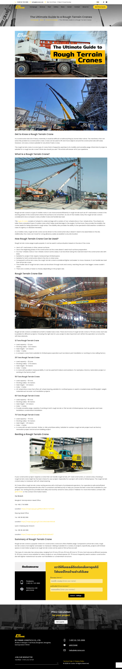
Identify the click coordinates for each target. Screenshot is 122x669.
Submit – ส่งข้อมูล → (76, 595)
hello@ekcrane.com (37, 2)
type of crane (23, 221)
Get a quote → (61, 622)
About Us (86, 7)
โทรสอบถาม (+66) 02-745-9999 (33, 582)
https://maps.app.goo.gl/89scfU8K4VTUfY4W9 (37, 509)
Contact (77, 7)
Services (42, 7)
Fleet (49, 7)
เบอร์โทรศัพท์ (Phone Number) (59, 586)
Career (69, 7)
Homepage (33, 7)
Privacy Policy (79, 661)
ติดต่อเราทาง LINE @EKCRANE (32, 589)
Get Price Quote (100, 7)
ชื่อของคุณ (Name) (56, 577)
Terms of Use (68, 661)
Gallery (56, 7)
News (62, 7)
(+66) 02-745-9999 (22, 2)
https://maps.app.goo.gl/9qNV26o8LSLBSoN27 (37, 534)
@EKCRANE (19, 492)
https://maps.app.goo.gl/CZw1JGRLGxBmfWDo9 (38, 522)
